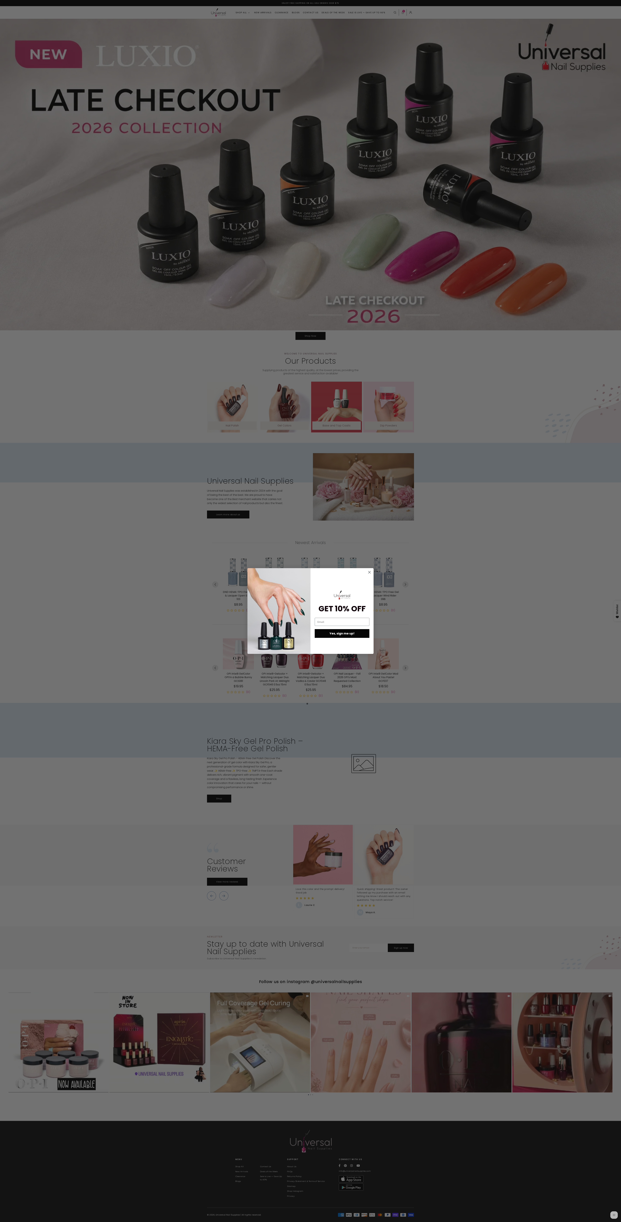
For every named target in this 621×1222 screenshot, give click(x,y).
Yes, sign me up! (342, 633)
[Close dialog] (369, 572)
